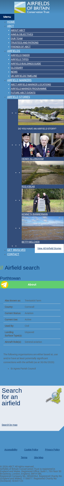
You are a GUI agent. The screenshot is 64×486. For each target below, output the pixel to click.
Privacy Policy (52, 449)
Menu (7, 17)
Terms (24, 457)
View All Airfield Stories (49, 248)
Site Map (38, 457)
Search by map (9, 424)
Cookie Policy (31, 449)
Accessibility (10, 449)
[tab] (32, 284)
